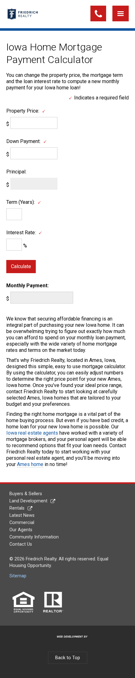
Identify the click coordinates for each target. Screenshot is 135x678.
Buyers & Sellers (25, 493)
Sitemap (17, 576)
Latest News (22, 515)
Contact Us (20, 544)
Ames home (30, 464)
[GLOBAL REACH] (68, 641)
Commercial (21, 522)
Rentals (16, 508)
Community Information (34, 537)
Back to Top (67, 657)
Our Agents (20, 529)
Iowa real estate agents (32, 433)
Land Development (28, 501)
